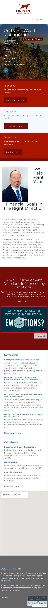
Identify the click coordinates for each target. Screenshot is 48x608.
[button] (37, 20)
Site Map (4, 597)
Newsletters (11, 355)
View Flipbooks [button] (14, 100)
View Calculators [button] (14, 126)
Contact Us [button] (11, 152)
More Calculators (13, 486)
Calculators (11, 442)
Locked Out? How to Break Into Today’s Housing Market (23, 415)
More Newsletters (13, 433)
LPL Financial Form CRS (11, 569)
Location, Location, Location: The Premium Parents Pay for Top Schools (22, 378)
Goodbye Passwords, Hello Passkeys (21, 360)
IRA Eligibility (10, 462)
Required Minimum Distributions (20, 447)
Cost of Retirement (13, 472)
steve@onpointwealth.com (16, 64)
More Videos (24, 302)
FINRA (3, 581)
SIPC (8, 581)
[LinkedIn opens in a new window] (5, 70)
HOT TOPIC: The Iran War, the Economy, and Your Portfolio (23, 396)
